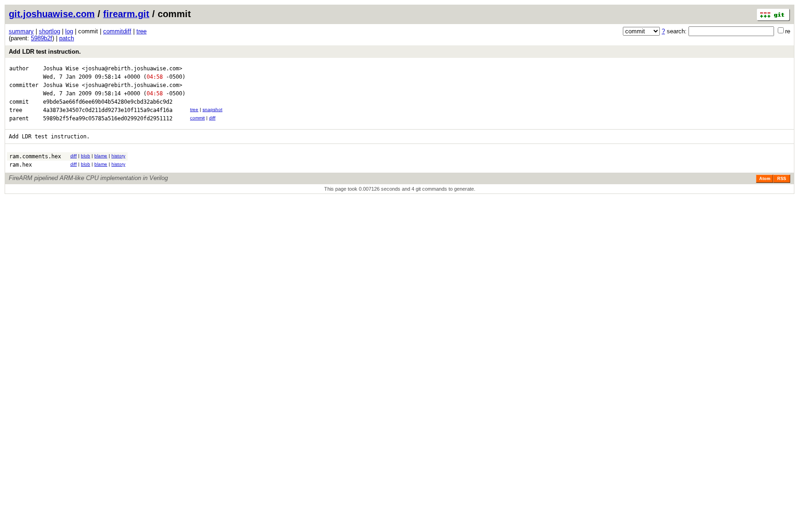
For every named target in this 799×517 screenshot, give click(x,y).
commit (197, 117)
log (69, 31)
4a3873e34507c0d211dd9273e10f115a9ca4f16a (107, 110)
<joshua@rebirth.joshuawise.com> (132, 68)
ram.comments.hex (35, 156)
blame (100, 155)
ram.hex (20, 165)
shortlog (49, 31)
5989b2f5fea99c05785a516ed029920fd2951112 (107, 118)
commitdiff (117, 31)
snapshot (212, 109)
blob (85, 155)
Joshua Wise (61, 68)
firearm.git (126, 14)
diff (212, 117)
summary (21, 31)
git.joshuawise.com (52, 14)
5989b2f (41, 38)
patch (66, 38)
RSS (781, 178)
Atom (764, 178)
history (118, 155)
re (787, 31)
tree (141, 31)
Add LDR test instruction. (45, 51)
